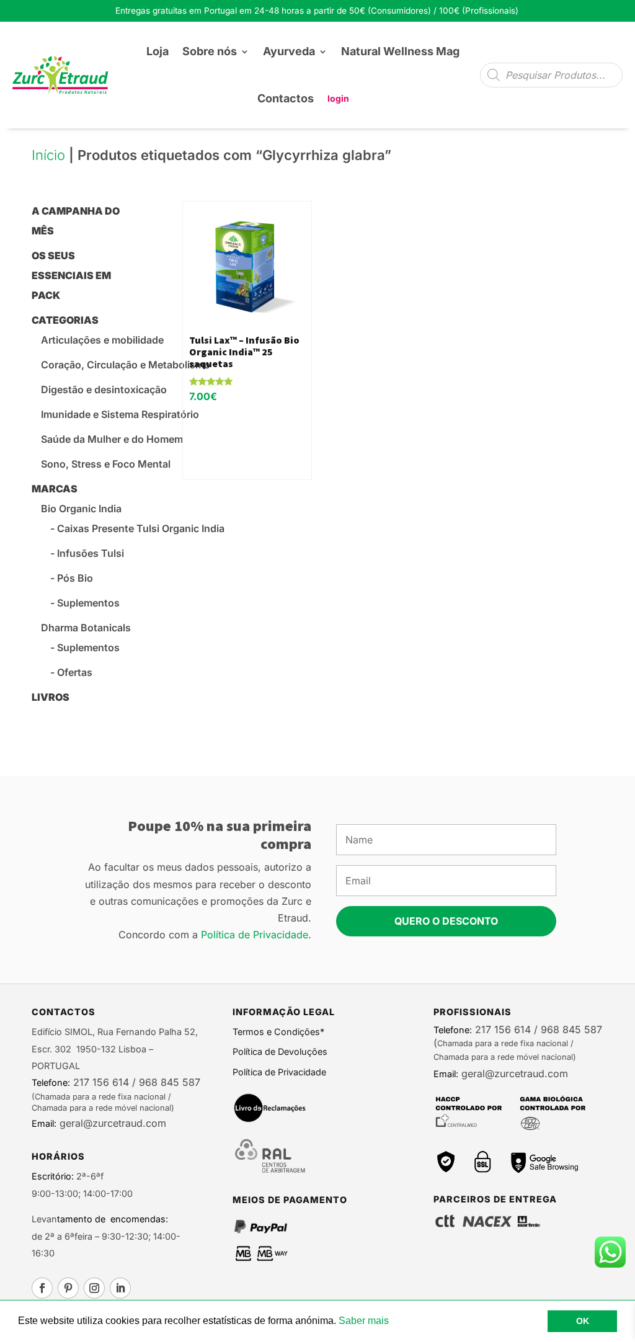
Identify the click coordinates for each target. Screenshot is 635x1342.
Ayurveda (289, 51)
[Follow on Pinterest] (68, 1288)
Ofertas (74, 672)
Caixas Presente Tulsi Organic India (140, 528)
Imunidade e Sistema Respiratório (120, 414)
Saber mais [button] (364, 1320)
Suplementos (88, 603)
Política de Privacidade (254, 934)
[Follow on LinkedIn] (120, 1288)
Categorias (65, 320)
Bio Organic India (81, 508)
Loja (157, 51)
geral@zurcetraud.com (111, 1123)
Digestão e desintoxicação (104, 389)
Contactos (285, 98)
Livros (50, 697)
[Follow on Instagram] (94, 1288)
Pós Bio (75, 578)
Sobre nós (209, 51)
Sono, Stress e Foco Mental (106, 464)
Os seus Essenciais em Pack (71, 275)
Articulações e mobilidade (102, 340)
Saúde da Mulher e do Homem (112, 439)
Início (48, 155)
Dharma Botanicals (86, 627)
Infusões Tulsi (90, 553)
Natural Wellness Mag (400, 51)
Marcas (55, 488)
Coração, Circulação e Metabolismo (125, 364)
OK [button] (582, 1321)
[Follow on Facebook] (42, 1288)
